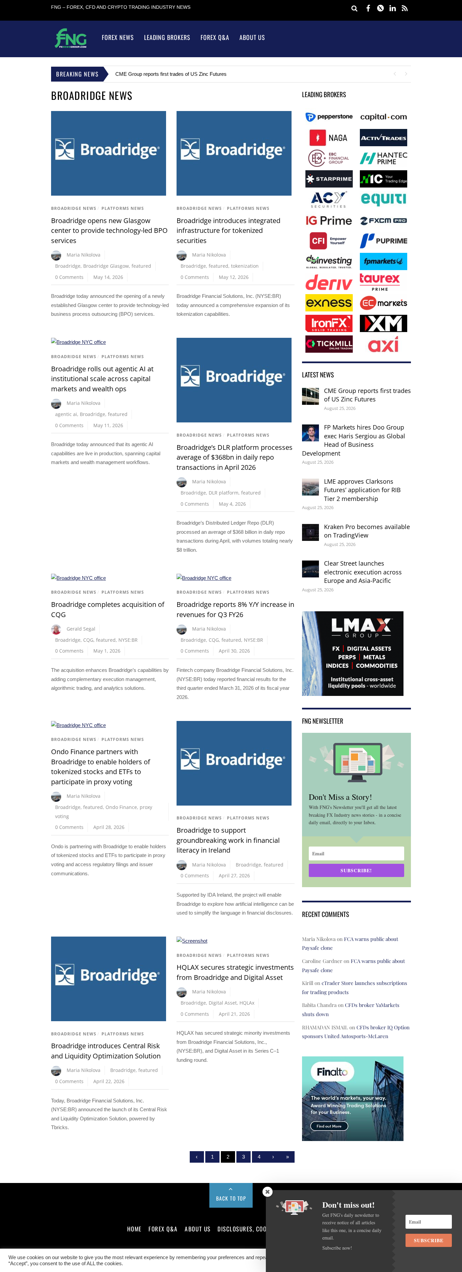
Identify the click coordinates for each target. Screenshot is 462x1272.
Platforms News (122, 208)
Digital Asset (223, 1003)
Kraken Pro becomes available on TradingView (367, 531)
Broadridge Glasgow (106, 266)
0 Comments (69, 277)
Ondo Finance (121, 807)
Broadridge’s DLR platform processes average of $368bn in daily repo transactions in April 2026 (235, 457)
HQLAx (246, 1003)
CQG (88, 640)
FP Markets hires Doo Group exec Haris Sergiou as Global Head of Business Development (353, 440)
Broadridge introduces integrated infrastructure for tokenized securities (228, 230)
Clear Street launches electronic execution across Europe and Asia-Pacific (363, 572)
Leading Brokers (167, 37)
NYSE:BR (128, 640)
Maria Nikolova (83, 254)
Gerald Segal (81, 629)
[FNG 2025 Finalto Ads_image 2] (352, 1136)
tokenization (245, 266)
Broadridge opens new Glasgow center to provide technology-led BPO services (109, 230)
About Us (252, 37)
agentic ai (66, 414)
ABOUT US (197, 1228)
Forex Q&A (215, 37)
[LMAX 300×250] (352, 691)
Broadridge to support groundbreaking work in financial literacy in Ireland (228, 840)
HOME (134, 1228)
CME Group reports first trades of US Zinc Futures (171, 74)
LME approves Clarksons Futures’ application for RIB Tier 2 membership (362, 490)
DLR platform (223, 492)
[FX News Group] (70, 47)
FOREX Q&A (163, 1228)
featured (141, 266)
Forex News (118, 37)
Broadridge (67, 266)
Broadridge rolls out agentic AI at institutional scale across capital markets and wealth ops (102, 378)
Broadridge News (73, 208)
